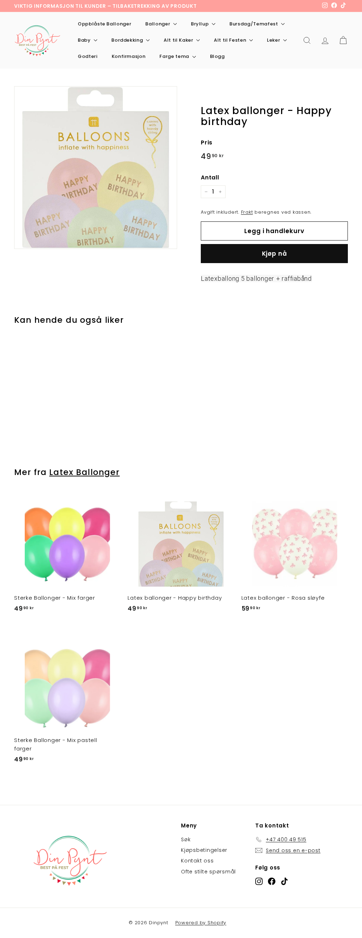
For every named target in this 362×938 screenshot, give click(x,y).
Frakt (247, 212)
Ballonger (158, 23)
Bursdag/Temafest (254, 23)
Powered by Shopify (201, 922)
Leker (274, 40)
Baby (85, 40)
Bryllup (200, 23)
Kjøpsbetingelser (204, 850)
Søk (186, 839)
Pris (206, 142)
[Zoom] (95, 168)
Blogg (217, 56)
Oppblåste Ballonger (104, 23)
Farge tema (174, 56)
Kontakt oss (197, 860)
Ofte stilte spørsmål (208, 871)
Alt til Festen (230, 40)
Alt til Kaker (179, 40)
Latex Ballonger (84, 472)
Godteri (88, 56)
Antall (210, 177)
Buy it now (274, 253)
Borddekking (127, 40)
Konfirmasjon (129, 56)
